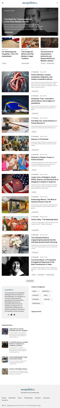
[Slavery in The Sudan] (15, 143)
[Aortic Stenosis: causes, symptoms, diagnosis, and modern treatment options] (15, 81)
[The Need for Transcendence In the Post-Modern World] (30, 22)
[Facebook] (5, 314)
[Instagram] (11, 314)
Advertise (33, 405)
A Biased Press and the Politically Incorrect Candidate (18, 329)
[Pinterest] (14, 314)
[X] (8, 314)
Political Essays (8, 32)
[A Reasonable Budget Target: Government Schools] (5, 359)
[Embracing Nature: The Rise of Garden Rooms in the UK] (15, 204)
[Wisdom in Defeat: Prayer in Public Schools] (15, 162)
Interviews (47, 299)
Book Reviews (46, 291)
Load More (30, 281)
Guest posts (35, 91)
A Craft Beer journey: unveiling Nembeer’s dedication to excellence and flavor (18, 343)
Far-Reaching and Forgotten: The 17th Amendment (10, 54)
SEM (39, 405)
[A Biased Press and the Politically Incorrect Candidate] (5, 331)
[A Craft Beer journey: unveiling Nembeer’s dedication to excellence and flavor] (5, 344)
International (35, 150)
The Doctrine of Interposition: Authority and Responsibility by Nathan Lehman (48, 56)
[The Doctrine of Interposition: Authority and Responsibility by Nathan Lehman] (49, 43)
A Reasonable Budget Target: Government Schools (18, 357)
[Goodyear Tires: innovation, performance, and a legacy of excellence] (15, 104)
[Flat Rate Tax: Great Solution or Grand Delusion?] (15, 125)
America (4, 63)
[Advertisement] (44, 324)
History (34, 274)
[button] (3, 3)
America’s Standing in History (18, 369)
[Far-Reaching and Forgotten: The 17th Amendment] (10, 43)
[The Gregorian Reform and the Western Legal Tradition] (30, 43)
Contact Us (5, 400)
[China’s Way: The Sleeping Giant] (15, 223)
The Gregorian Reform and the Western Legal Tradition (27, 55)
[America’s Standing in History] (5, 371)
